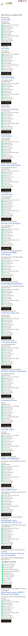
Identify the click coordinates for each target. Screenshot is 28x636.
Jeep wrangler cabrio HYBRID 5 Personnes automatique (12, 593)
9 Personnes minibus (9, 400)
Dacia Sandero (6, 136)
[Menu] (2, 4)
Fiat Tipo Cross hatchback (10, 223)
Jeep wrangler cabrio (9, 490)
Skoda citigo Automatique (11, 165)
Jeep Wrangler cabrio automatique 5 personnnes (11, 521)
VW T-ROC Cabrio (7, 429)
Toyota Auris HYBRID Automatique (9, 253)
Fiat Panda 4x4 (6, 194)
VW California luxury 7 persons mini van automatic (12, 554)
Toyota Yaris (5, 107)
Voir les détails (6, 44)
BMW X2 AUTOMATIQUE (10, 459)
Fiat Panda (5, 48)
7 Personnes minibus (9, 342)
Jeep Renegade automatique (11, 284)
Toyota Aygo (5, 19)
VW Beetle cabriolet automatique (13, 371)
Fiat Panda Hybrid (8, 78)
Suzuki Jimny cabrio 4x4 (10, 313)
